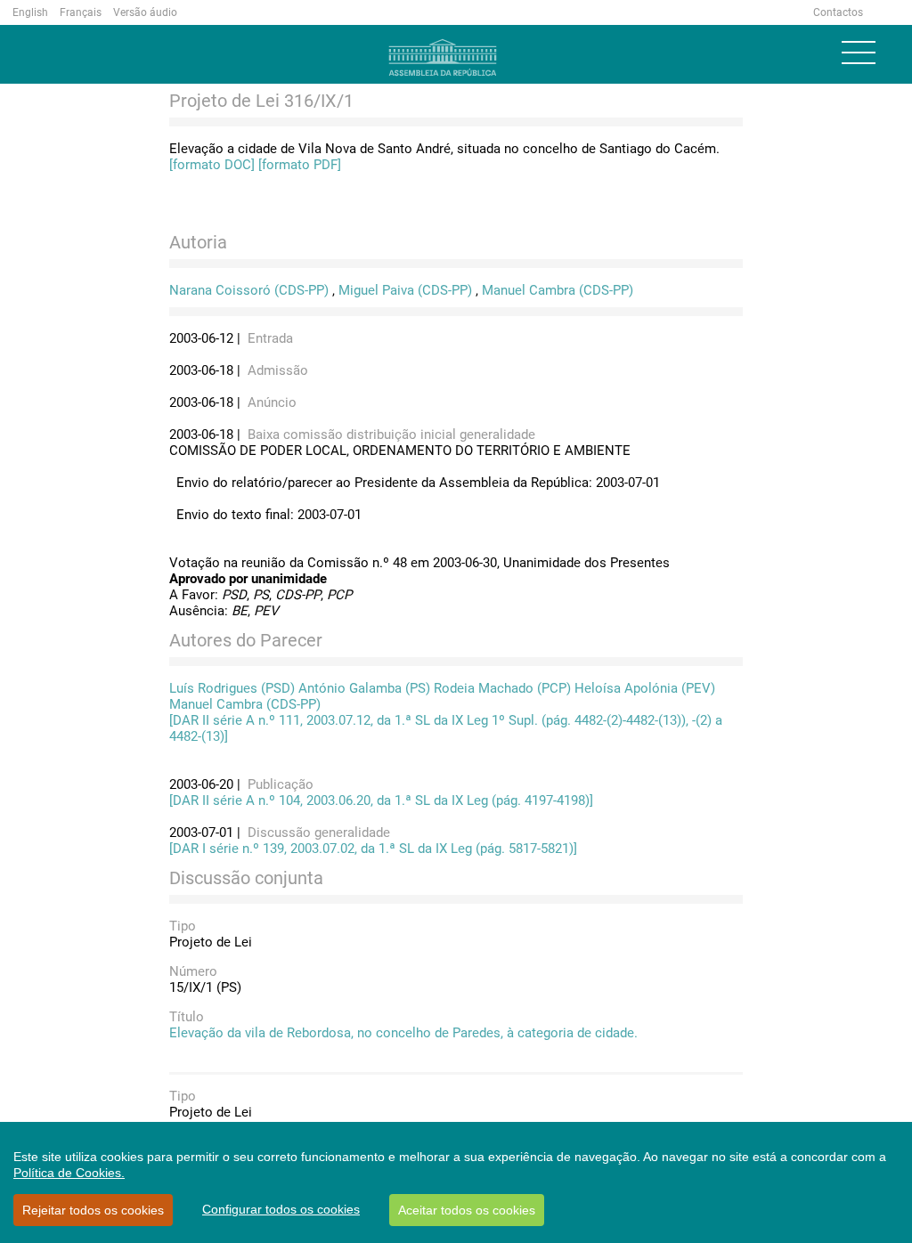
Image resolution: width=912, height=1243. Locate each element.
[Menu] (858, 52)
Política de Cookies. (69, 1173)
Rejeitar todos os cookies (93, 1210)
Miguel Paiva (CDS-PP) (405, 290)
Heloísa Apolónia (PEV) (644, 688)
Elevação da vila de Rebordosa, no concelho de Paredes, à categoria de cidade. (403, 1033)
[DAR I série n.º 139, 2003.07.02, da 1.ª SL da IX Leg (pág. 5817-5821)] (373, 849)
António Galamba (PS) (364, 688)
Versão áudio (145, 12)
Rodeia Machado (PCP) (502, 688)
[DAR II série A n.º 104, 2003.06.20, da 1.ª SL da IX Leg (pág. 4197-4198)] (381, 800)
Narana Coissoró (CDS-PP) (249, 290)
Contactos (838, 12)
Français (81, 12)
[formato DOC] (212, 165)
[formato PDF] (299, 165)
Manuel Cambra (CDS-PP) (557, 290)
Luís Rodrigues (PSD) (232, 688)
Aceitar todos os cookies (466, 1210)
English (30, 12)
